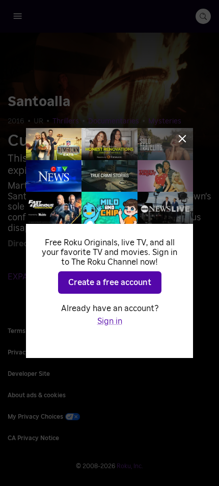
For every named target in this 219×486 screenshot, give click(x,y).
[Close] (182, 139)
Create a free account (109, 282)
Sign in (109, 321)
